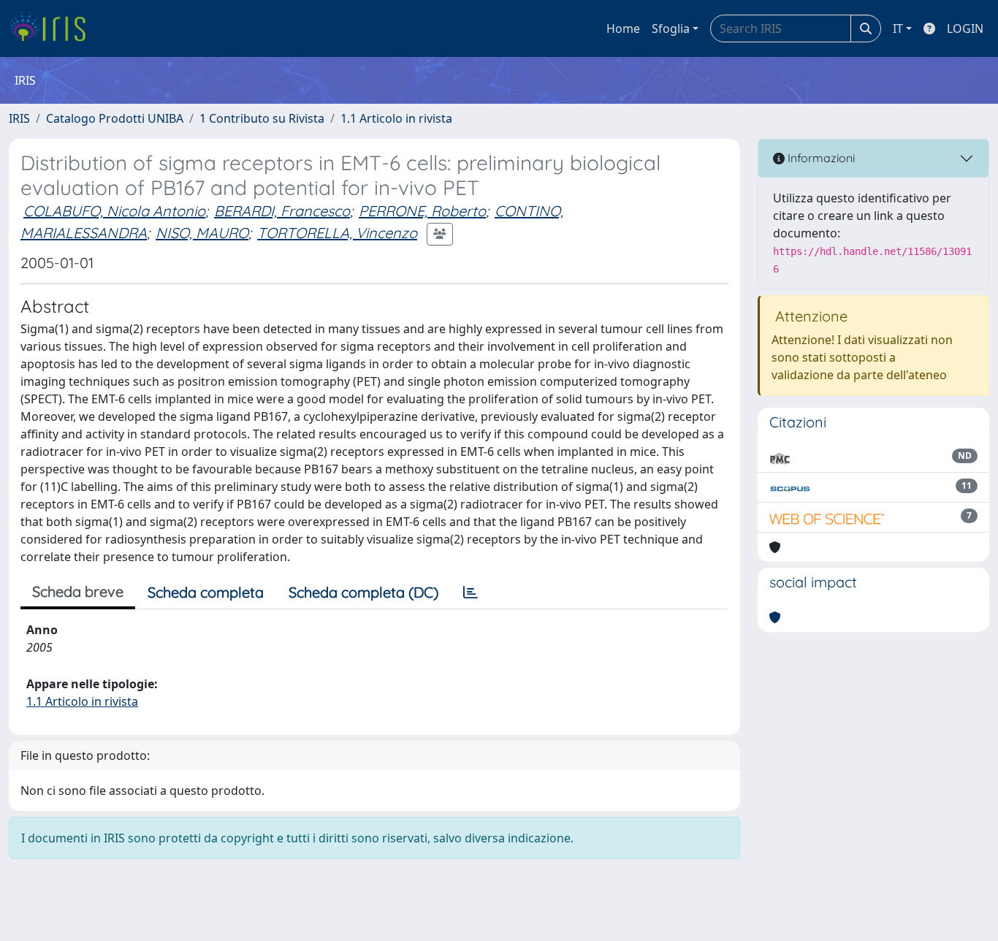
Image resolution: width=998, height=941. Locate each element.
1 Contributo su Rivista (261, 118)
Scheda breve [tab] (77, 591)
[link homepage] (53, 28)
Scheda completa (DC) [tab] (363, 592)
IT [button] (898, 28)
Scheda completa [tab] (206, 592)
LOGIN (965, 28)
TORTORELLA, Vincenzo (337, 233)
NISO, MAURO (202, 233)
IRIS (19, 118)
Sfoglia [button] (671, 28)
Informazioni (820, 158)
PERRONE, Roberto (422, 211)
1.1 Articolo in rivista (396, 118)
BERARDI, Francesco (282, 211)
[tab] (470, 592)
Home (623, 28)
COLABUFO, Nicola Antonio (114, 211)
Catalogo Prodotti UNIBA (114, 118)
